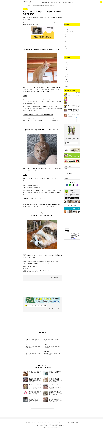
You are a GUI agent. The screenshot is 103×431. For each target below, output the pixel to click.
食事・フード (67, 76)
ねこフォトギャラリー (68, 173)
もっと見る (72, 120)
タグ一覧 (78, 2)
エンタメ (59, 2)
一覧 (77, 57)
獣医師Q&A (69, 2)
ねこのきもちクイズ (68, 171)
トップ (24, 5)
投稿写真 (63, 2)
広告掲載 (43, 422)
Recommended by (73, 117)
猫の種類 (66, 50)
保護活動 (66, 86)
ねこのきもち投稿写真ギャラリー (42, 83)
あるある (66, 69)
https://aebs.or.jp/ (73, 238)
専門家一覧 (70, 422)
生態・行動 (34, 305)
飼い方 (66, 62)
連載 (46, 2)
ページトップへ (51, 418)
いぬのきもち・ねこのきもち (30, 422)
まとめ (66, 48)
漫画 (65, 36)
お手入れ (66, 59)
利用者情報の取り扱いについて (61, 422)
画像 (65, 43)
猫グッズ (66, 74)
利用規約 (48, 422)
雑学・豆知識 (67, 71)
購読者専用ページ (68, 178)
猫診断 (66, 175)
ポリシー (53, 422)
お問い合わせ (75, 422)
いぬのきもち (38, 422)
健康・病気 (66, 81)
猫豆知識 (43, 2)
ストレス (66, 67)
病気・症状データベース (69, 31)
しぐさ (33, 5)
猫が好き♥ (66, 29)
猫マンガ (49, 2)
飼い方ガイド (74, 2)
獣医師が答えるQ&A (68, 166)
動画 (65, 41)
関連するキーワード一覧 (54, 308)
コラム (66, 38)
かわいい (66, 64)
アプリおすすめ (44, 305)
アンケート (66, 53)
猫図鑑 (66, 2)
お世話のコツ (56, 2)
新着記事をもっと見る (42, 407)
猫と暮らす (28, 5)
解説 (38, 305)
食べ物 (52, 2)
